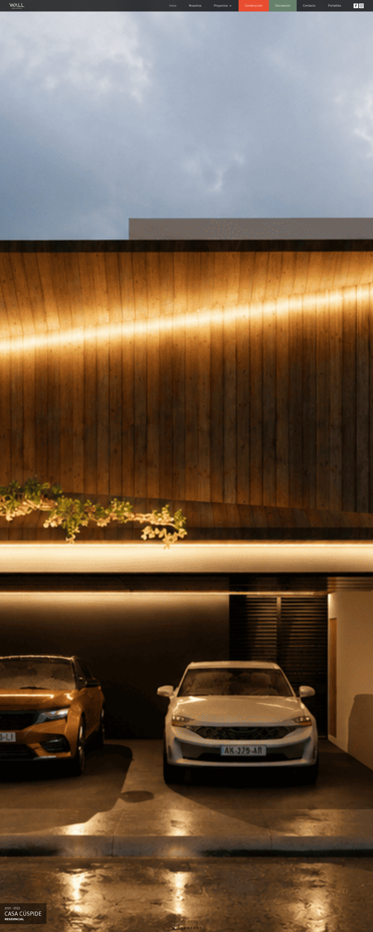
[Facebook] (356, 5)
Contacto (309, 5)
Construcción (254, 5)
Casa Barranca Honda (36, 913)
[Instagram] (361, 5)
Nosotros (195, 5)
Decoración (282, 5)
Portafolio (334, 5)
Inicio (172, 5)
